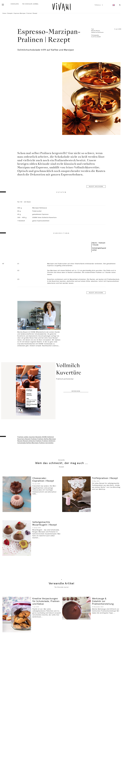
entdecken (76, 391)
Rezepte (9, 13)
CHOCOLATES (15, 4)
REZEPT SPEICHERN (96, 186)
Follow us (98, 5)
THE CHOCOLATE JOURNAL (30, 4)
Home (4, 13)
